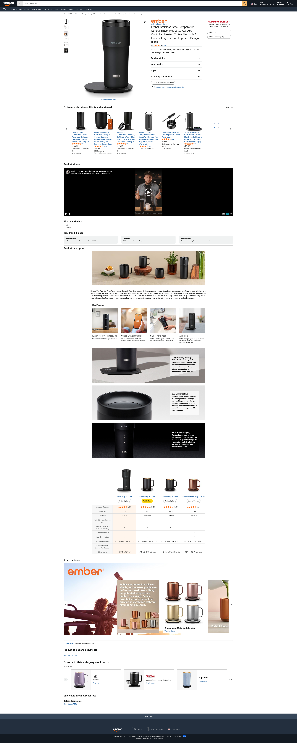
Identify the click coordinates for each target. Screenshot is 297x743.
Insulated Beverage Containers (122, 14)
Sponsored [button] (67, 666)
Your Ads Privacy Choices (174, 736)
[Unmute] (231, 214)
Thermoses (107, 14)
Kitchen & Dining (80, 14)
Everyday (88, 9)
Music (70, 9)
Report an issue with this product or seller (169, 87)
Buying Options (124, 501)
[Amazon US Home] (117, 730)
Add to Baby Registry (216, 37)
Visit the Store (170, 631)
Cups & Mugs (138, 14)
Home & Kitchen (69, 14)
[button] (5, 9)
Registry (63, 9)
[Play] (65, 214)
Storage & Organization (95, 14)
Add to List (212, 32)
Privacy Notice (131, 736)
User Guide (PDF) (70, 655)
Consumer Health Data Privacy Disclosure (150, 736)
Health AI (13, 9)
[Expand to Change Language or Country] (256, 4)
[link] (81, 137)
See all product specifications (163, 83)
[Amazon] (8, 3)
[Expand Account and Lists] (273, 4)
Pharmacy (78, 9)
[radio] (66, 21)
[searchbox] (132, 3)
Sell (56, 9)
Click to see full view (108, 99)
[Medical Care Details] (42, 9)
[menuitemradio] (227, 214)
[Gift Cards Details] (52, 9)
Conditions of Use (119, 736)
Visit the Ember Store (159, 24)
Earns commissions (105, 171)
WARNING (70, 643)
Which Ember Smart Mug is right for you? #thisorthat (91, 173)
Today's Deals (24, 9)
